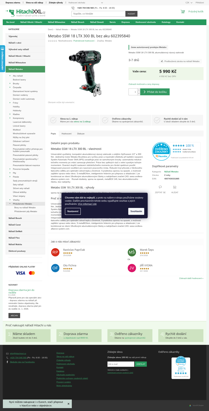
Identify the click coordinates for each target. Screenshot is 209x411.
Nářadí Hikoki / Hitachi (19, 56)
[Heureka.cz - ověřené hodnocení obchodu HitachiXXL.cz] (176, 151)
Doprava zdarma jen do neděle (21, 291)
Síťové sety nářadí (21, 188)
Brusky (16, 83)
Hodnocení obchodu (77, 3)
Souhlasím (136, 211)
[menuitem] (10, 22)
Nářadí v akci (15, 43)
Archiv (14, 315)
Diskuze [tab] (80, 133)
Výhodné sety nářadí (19, 49)
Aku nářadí (18, 76)
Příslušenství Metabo (22, 204)
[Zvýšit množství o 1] (138, 90)
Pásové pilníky (19, 145)
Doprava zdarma (13, 3)
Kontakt (59, 367)
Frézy (15, 103)
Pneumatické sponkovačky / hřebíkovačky (25, 160)
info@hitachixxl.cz (18, 353)
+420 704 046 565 (18, 357)
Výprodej (13, 36)
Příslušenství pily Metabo (25, 211)
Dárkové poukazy (17, 251)
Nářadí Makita (15, 244)
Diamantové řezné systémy (25, 91)
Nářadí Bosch (15, 218)
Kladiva (16, 114)
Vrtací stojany (19, 196)
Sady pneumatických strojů (25, 181)
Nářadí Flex (14, 238)
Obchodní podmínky (65, 375)
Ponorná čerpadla (21, 169)
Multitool (17, 130)
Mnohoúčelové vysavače (24, 133)
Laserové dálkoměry (22, 122)
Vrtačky (16, 200)
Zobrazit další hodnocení (190, 278)
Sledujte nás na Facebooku (22, 362)
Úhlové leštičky (19, 192)
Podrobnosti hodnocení (84, 41)
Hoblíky (16, 106)
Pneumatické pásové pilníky (25, 155)
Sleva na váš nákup (34, 3)
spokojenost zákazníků (135, 338)
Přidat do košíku (157, 92)
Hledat (131, 13)
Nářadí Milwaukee (17, 62)
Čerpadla (17, 87)
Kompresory (18, 118)
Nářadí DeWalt (15, 231)
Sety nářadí (18, 184)
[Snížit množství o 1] (138, 93)
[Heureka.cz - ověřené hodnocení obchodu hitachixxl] (181, 367)
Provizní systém (63, 382)
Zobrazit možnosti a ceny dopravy (144, 84)
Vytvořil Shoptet (198, 405)
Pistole (16, 177)
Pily (14, 173)
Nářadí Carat (15, 225)
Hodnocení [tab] (67, 133)
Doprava (60, 353)
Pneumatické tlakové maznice (26, 165)
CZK (188, 3)
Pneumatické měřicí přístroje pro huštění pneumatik (28, 150)
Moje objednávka (64, 385)
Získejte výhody (56, 3)
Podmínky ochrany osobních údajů (72, 378)
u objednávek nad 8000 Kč (76, 338)
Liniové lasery (19, 126)
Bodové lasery (19, 79)
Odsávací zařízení (21, 141)
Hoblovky (17, 110)
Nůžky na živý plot (21, 137)
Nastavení (72, 211)
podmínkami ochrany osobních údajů (120, 373)
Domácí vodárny (20, 95)
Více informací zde (87, 204)
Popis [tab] (53, 133)
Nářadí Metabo (16, 69)
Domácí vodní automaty (24, 99)
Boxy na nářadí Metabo (25, 207)
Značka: (104, 41)
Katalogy (60, 371)
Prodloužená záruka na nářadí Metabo (182, 61)
